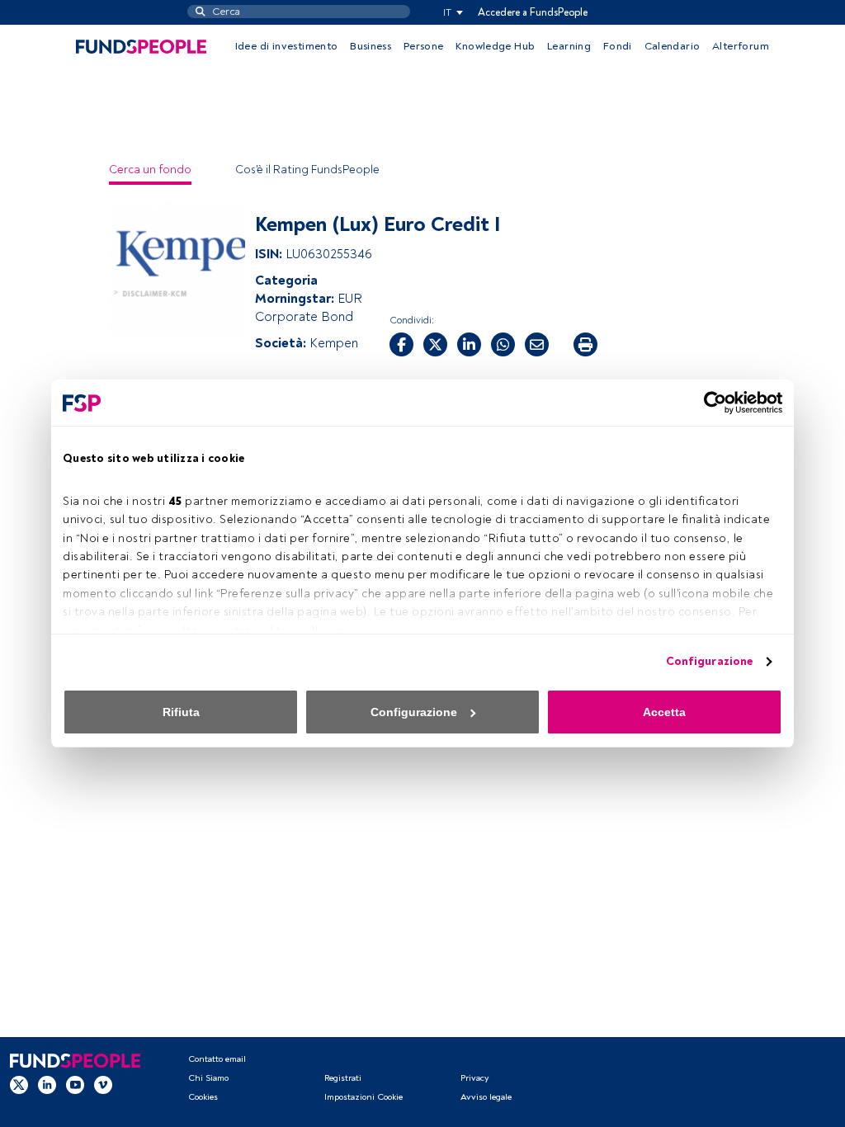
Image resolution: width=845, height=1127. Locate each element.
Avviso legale (486, 1097)
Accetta (664, 712)
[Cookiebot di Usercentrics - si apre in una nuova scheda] (710, 402)
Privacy (474, 1078)
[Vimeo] (103, 1085)
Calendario (672, 46)
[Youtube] (75, 1085)
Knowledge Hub (495, 46)
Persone (424, 46)
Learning (569, 46)
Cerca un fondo (150, 170)
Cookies (203, 1097)
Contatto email (217, 1059)
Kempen (333, 343)
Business (370, 46)
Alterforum (740, 46)
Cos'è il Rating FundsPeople (307, 170)
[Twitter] (19, 1085)
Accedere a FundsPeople (533, 12)
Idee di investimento (286, 46)
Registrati (342, 1078)
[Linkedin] (47, 1085)
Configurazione (709, 661)
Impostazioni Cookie (363, 1097)
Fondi (617, 46)
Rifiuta (181, 712)
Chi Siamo (208, 1078)
